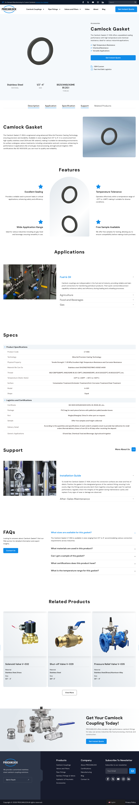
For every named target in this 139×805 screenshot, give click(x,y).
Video (87, 9)
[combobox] (120, 2)
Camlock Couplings (34, 9)
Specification (68, 105)
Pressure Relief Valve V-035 (109, 664)
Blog (103, 9)
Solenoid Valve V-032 (17, 664)
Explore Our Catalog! (42, 2)
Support (85, 105)
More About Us (122, 449)
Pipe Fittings (53, 9)
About (95, 9)
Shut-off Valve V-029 (61, 664)
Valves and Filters (71, 9)
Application (50, 105)
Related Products (102, 105)
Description (33, 105)
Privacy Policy (130, 802)
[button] (97, 277)
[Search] (135, 2)
